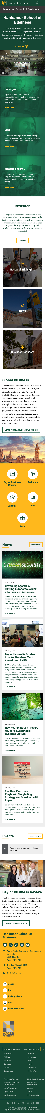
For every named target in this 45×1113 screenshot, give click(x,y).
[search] (36, 3)
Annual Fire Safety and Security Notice (11, 1083)
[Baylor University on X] (22, 1104)
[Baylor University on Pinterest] (32, 1104)
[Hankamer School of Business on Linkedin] (22, 944)
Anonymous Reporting (11, 1079)
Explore (19, 46)
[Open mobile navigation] (42, 3)
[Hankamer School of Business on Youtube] (27, 944)
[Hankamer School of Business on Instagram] (16, 944)
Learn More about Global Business (21, 430)
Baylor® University (20, 1107)
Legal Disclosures (10, 1095)
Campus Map (8, 1071)
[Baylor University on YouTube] (37, 1104)
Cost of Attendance (10, 1088)
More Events (35, 836)
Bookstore (7, 1064)
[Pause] (3, 73)
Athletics (7, 1057)
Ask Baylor (7, 1060)
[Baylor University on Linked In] (27, 1104)
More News (35, 545)
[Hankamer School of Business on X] (10, 944)
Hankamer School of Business (20, 9)
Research (22, 240)
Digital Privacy (8, 1091)
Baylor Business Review (16, 923)
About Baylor (8, 1053)
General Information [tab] (12, 1049)
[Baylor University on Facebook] (13, 1104)
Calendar (7, 1067)
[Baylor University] (14, 3)
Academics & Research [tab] (33, 1049)
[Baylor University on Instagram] (17, 1104)
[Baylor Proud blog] (8, 1104)
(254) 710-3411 (14, 972)
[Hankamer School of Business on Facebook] (5, 944)
